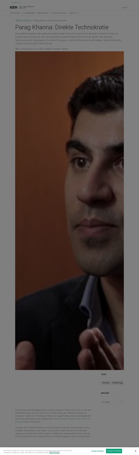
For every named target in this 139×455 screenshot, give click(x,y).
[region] (69, 451)
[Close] (135, 451)
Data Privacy (54, 452)
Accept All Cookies (114, 451)
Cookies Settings (97, 451)
